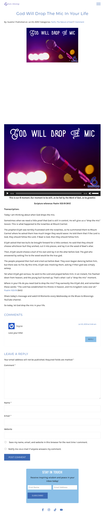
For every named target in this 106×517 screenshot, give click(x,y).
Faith (53, 22)
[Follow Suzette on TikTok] (56, 509)
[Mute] (90, 193)
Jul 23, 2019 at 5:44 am (87, 324)
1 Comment (79, 22)
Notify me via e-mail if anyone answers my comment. (34, 449)
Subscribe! (37, 495)
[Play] (7, 193)
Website (8, 429)
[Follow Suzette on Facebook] (42, 509)
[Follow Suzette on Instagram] (49, 509)
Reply (90, 339)
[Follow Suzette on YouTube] (62, 509)
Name (8, 402)
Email (7, 416)
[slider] (95, 193)
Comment (10, 365)
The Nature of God (65, 22)
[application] (52, 193)
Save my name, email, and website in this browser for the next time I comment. (48, 442)
